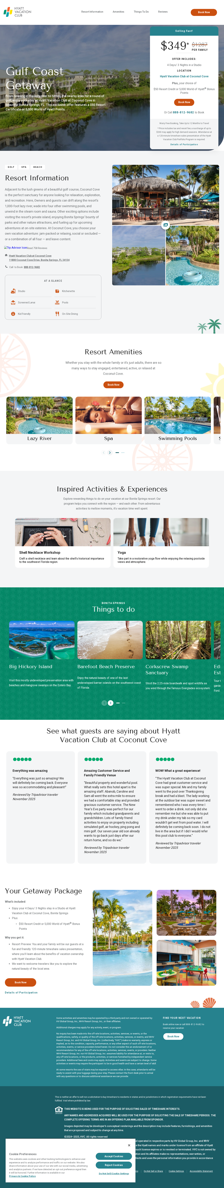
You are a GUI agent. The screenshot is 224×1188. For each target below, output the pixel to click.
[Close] (129, 1145)
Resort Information (92, 11)
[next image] (110, 452)
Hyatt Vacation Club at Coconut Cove (184, 76)
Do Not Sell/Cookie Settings (114, 1173)
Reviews (163, 11)
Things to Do (141, 11)
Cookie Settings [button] (176, 1171)
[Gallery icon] (165, 225)
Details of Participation (184, 144)
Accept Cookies (113, 1156)
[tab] (117, 452)
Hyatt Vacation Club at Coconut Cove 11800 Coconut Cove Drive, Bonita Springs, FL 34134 (39, 258)
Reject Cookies (114, 1165)
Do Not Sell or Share (153, 1171)
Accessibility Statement (201, 1171)
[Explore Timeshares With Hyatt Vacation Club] (17, 16)
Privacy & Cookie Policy (22, 1176)
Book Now (204, 12)
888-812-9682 (183, 112)
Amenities (118, 11)
